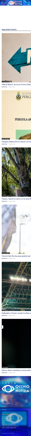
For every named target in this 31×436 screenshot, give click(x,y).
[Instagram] (6, 383)
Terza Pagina (5, 81)
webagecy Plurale (8, 433)
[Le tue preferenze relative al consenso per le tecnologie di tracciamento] (1, 327)
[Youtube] (15, 383)
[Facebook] (3, 383)
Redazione (4, 86)
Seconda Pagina (5, 138)
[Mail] (9, 383)
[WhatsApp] (12, 383)
